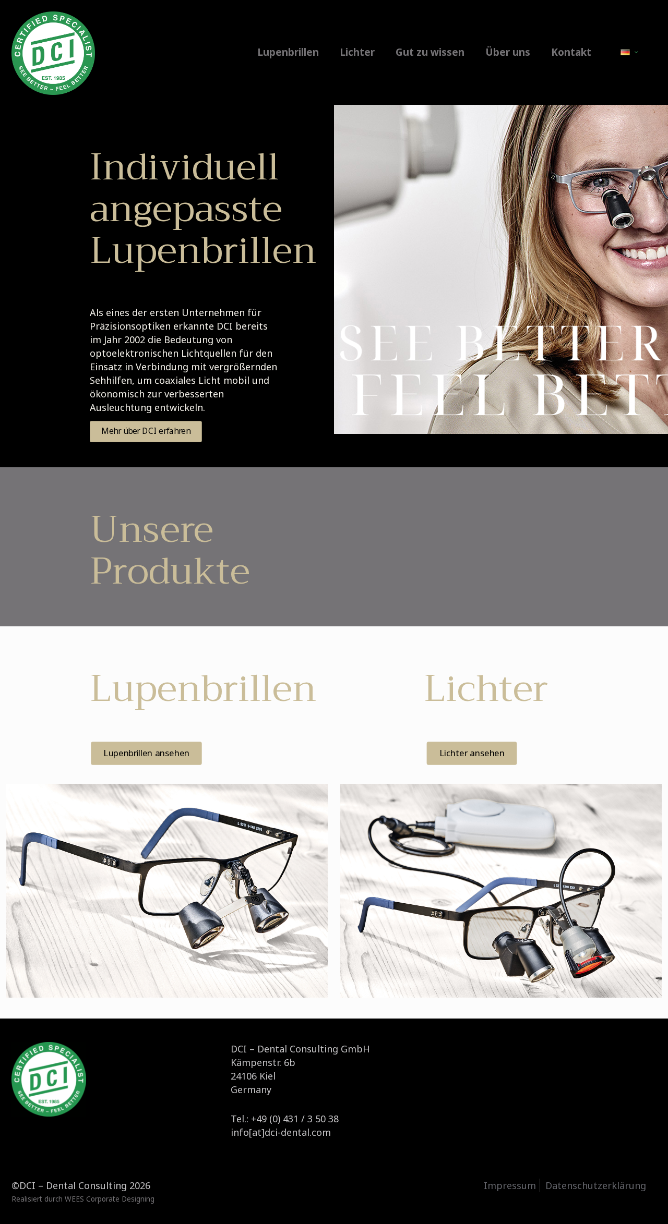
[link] (167, 891)
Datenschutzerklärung (595, 1185)
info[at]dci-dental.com (281, 1132)
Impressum (510, 1185)
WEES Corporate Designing (109, 1199)
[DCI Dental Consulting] (53, 52)
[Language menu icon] (629, 52)
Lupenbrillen (203, 688)
